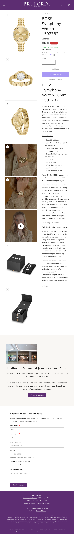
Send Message (18, 485)
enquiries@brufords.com (39, 508)
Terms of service (58, 531)
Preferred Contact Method (21, 461)
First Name (15, 426)
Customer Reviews (38, 533)
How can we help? (17, 470)
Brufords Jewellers (19, 529)
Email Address (16, 442)
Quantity (44, 58)
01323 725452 (41, 511)
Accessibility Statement (58, 529)
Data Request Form (31, 529)
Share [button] (46, 286)
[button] (4, 5)
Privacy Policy (17, 531)
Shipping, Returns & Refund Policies (42, 531)
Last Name (15, 434)
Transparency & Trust (44, 529)
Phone (12, 450)
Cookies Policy (26, 531)
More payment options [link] (55, 79)
